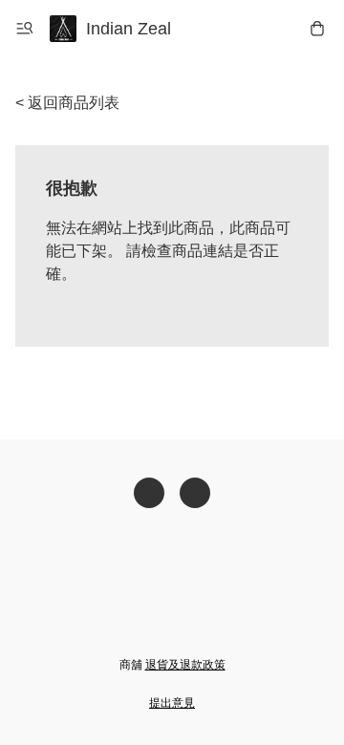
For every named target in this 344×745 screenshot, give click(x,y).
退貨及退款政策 (185, 664)
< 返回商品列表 (67, 103)
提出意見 (172, 703)
